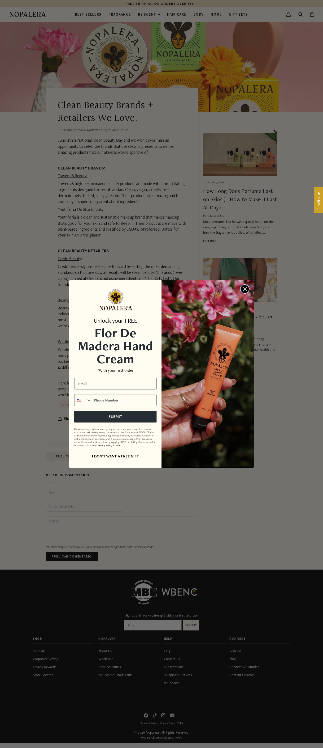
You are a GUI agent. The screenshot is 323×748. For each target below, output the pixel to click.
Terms (118, 445)
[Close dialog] (245, 289)
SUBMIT (115, 416)
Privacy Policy (105, 445)
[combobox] (83, 400)
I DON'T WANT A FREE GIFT (115, 456)
